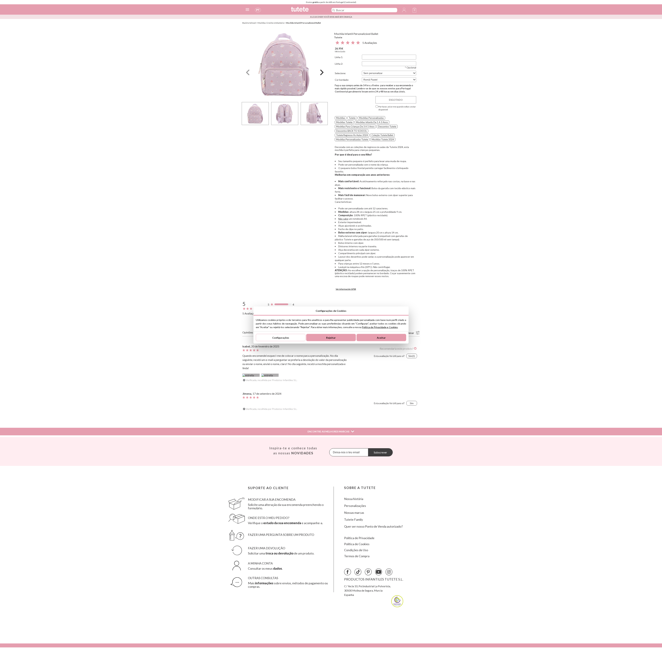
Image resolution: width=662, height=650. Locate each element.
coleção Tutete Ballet (382, 135)
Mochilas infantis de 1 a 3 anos (372, 122)
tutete (352, 118)
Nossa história (353, 499)
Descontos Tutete (387, 126)
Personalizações (355, 505)
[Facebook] (347, 571)
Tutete (338, 37)
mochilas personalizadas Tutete (352, 139)
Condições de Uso (356, 550)
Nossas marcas (354, 512)
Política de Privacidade (359, 538)
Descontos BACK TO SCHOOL (351, 130)
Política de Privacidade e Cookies (380, 327)
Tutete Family (353, 519)
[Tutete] (307, 11)
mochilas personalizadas (371, 118)
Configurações (280, 337)
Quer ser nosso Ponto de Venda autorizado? (373, 526)
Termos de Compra (356, 556)
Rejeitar (331, 337)
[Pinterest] (368, 571)
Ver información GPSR (346, 289)
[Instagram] (388, 571)
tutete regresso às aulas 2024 (352, 135)
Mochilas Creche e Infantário (271, 23)
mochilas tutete (344, 122)
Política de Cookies (356, 544)
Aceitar (381, 337)
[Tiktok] (357, 571)
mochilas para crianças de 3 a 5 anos (355, 126)
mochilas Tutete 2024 (383, 139)
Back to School (249, 23)
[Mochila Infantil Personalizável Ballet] (285, 64)
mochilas (340, 118)
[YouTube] (378, 571)
